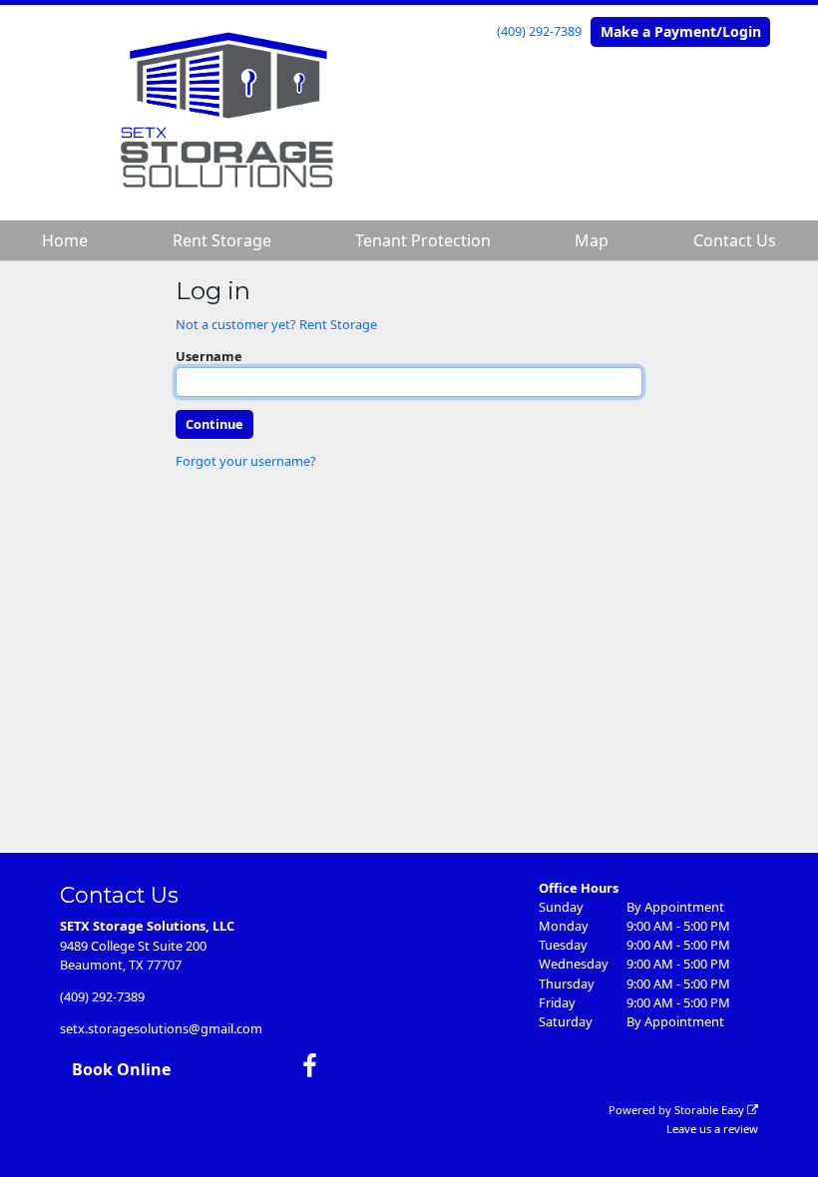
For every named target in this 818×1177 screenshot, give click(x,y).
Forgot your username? (246, 461)
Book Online (121, 1069)
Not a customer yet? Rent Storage (276, 324)
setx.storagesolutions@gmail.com (161, 1028)
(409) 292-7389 (539, 31)
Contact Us (734, 240)
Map (592, 240)
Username (209, 356)
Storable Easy (710, 1109)
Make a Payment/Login (681, 31)
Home (65, 240)
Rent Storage (222, 240)
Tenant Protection (423, 240)
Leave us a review (712, 1128)
